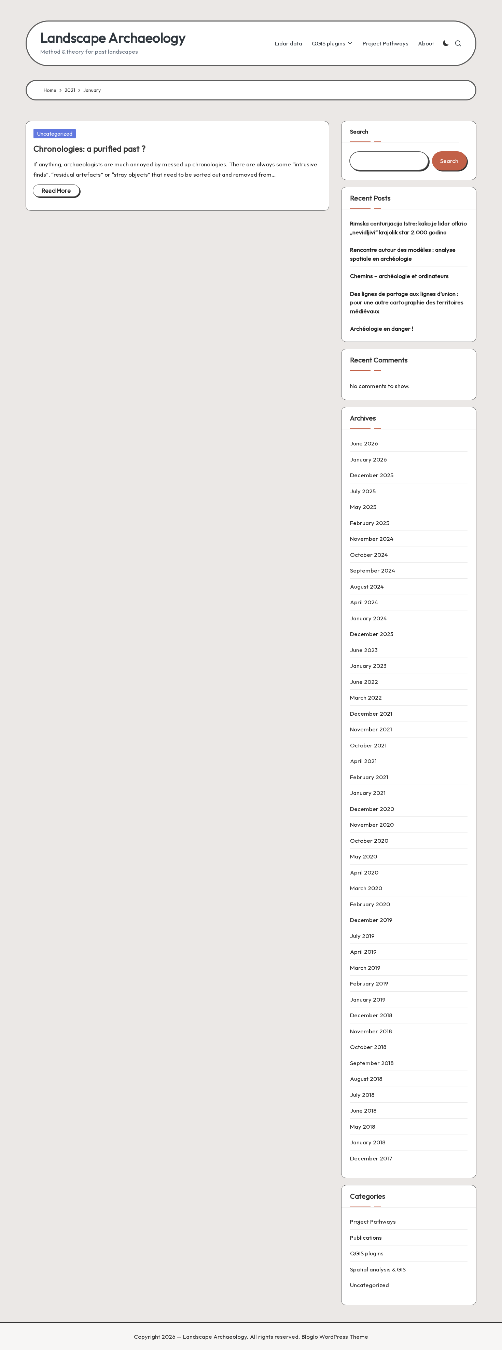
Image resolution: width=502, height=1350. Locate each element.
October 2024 (369, 554)
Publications (366, 1237)
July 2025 (363, 491)
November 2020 (372, 824)
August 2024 (367, 586)
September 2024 (372, 570)
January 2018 (368, 1142)
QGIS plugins (367, 1253)
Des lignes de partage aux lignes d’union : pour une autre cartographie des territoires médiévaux (406, 302)
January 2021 (368, 792)
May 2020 (363, 856)
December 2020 (372, 808)
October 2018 (368, 1046)
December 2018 (371, 1015)
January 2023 (368, 665)
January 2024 (368, 618)
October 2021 (368, 745)
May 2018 (362, 1126)
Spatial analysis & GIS (378, 1269)
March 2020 (366, 888)
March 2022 (366, 697)
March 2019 (365, 967)
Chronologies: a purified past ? (89, 148)
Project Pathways (373, 1221)
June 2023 (364, 649)
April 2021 (363, 760)
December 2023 (371, 633)
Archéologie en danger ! (381, 328)
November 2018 (371, 1031)
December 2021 (371, 713)
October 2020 (369, 840)
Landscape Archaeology (113, 37)
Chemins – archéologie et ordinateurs (399, 275)
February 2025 (369, 522)
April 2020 (364, 872)
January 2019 (368, 999)
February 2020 (370, 904)
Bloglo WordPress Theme (335, 1336)
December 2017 (371, 1158)
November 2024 (371, 538)
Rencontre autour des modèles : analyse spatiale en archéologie (403, 254)
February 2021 (369, 777)
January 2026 (368, 459)
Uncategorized (54, 133)
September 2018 (372, 1062)
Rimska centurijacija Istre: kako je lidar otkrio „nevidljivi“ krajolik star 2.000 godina (408, 228)
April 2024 (364, 602)
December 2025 (371, 475)
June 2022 (364, 681)
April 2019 (363, 951)
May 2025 (363, 506)
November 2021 (371, 729)
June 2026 (364, 443)
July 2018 (362, 1094)
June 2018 (363, 1110)
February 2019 (369, 983)
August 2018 (366, 1078)
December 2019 (371, 919)
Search (359, 131)
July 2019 (362, 935)
